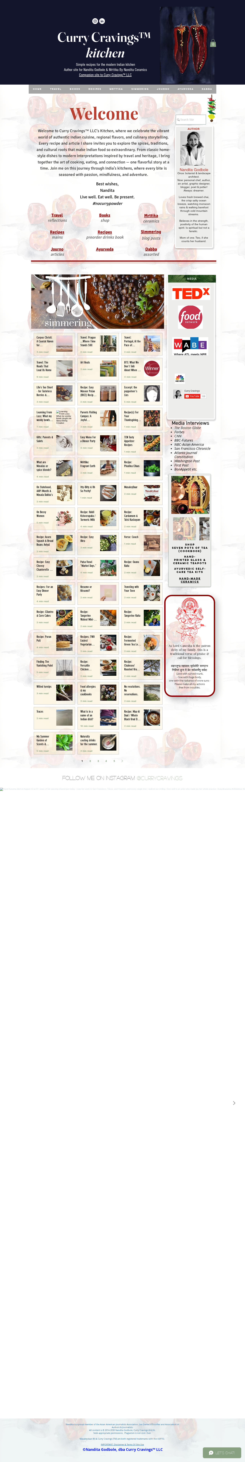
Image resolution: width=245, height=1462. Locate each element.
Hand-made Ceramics (190, 580)
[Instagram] (95, 21)
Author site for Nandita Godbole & (86, 70)
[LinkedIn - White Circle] (102, 21)
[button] (213, 43)
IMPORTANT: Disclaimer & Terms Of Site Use (122, 1444)
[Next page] (122, 760)
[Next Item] (203, 495)
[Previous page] (74, 760)
